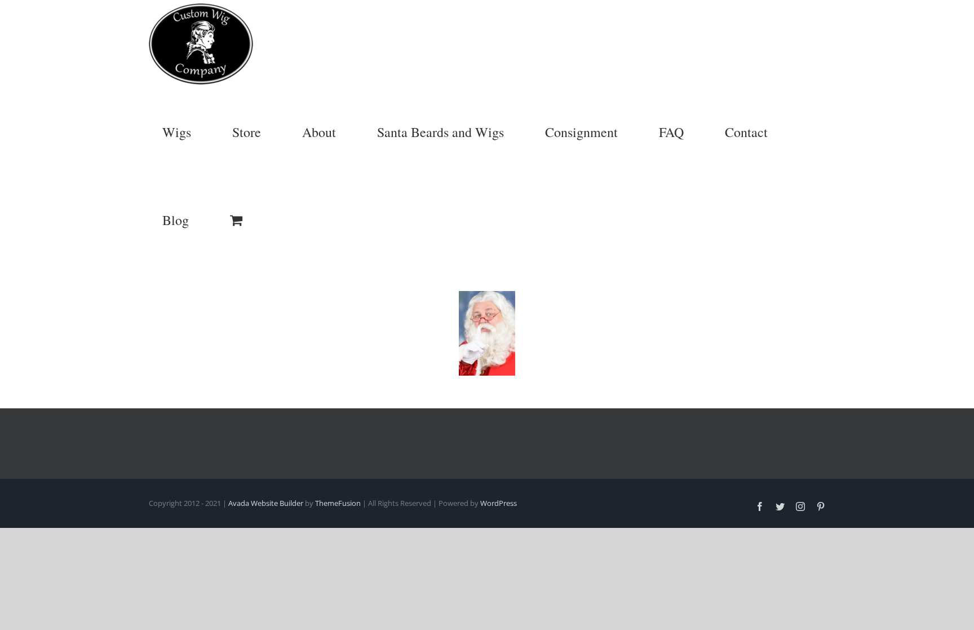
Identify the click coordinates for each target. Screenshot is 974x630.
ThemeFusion (338, 503)
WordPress (498, 503)
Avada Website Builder (265, 503)
